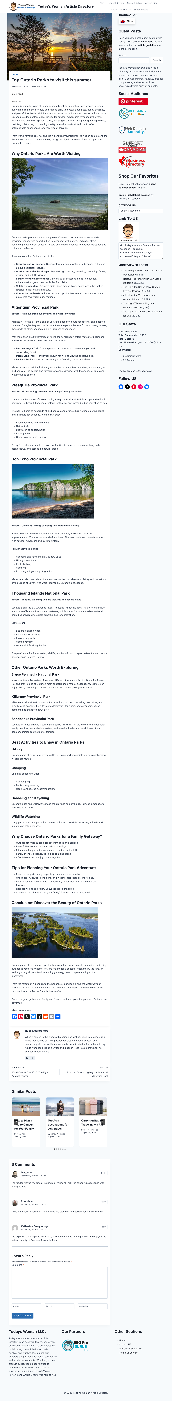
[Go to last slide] (16, 1122)
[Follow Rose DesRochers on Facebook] (27, 1058)
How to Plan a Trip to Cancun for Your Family (24, 1124)
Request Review (115, 3)
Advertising (151, 3)
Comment (18, 1265)
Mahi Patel (21, 1134)
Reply (103, 1173)
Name (17, 1306)
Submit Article (134, 3)
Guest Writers (140, 9)
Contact (113, 9)
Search (122, 55)
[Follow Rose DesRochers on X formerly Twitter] (32, 1058)
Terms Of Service (128, 1352)
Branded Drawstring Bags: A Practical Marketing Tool (87, 1072)
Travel (15, 75)
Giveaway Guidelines (130, 1348)
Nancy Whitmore (58, 1134)
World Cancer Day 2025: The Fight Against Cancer (30, 1072)
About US (125, 9)
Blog (102, 3)
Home (122, 1340)
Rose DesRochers (22, 86)
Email (49, 1306)
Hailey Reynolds (91, 1130)
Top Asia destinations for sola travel (58, 1124)
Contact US (125, 1344)
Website (83, 1306)
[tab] (54, 1149)
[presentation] (26, 1106)
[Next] (103, 1122)
